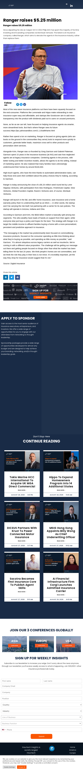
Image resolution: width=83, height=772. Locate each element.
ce (24, 263)
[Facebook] (24, 104)
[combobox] (41, 717)
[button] (66, 4)
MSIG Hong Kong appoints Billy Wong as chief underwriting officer (61, 532)
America (72, 750)
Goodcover (55, 116)
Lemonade (36, 112)
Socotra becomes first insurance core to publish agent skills (22, 583)
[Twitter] (21, 104)
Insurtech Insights (30, 747)
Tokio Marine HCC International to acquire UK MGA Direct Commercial (22, 481)
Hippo (48, 112)
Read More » (22, 490)
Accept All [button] (21, 767)
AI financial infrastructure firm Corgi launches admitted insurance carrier (61, 585)
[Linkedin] (17, 104)
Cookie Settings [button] (9, 767)
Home (72, 747)
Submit (41, 736)
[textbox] (16, 717)
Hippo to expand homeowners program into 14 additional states (61, 481)
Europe (73, 753)
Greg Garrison (47, 151)
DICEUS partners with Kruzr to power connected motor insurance (22, 532)
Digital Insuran (16, 263)
